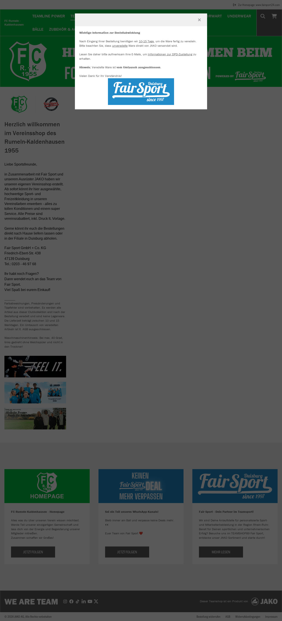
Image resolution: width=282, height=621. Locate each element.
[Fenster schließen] (199, 20)
